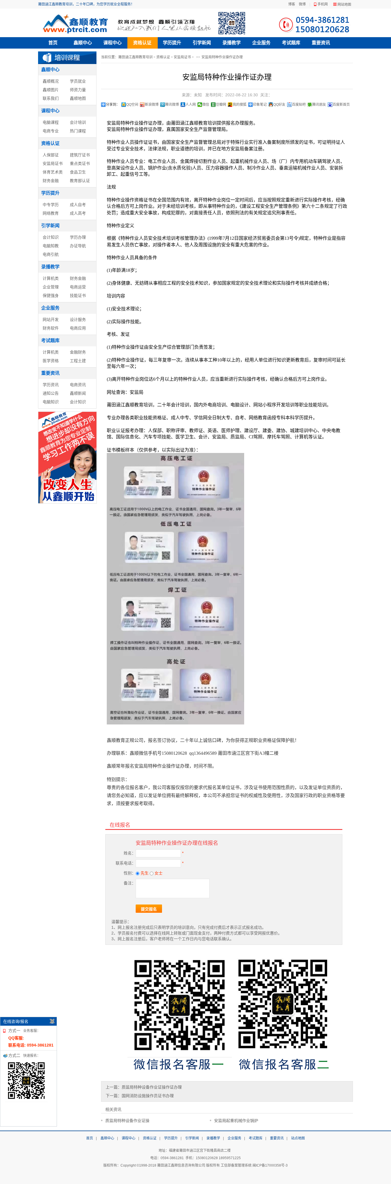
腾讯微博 (172, 105)
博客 (291, 4)
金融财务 (78, 352)
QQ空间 (132, 105)
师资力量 (78, 89)
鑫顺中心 (83, 42)
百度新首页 (341, 105)
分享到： (113, 105)
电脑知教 (51, 245)
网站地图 (344, 5)
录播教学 (231, 42)
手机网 (322, 4)
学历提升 (172, 42)
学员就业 (78, 81)
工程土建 (78, 360)
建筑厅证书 (80, 155)
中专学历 (51, 204)
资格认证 (142, 42)
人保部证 (51, 155)
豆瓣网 (221, 105)
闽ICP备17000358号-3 (270, 1165)
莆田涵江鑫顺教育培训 (135, 57)
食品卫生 (78, 172)
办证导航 (78, 245)
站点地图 (298, 1138)
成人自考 (78, 204)
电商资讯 (78, 384)
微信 (205, 105)
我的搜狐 (239, 105)
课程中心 (112, 42)
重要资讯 (321, 42)
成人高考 (78, 213)
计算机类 (51, 278)
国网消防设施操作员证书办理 (148, 1095)
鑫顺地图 (78, 98)
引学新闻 (202, 42)
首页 (53, 42)
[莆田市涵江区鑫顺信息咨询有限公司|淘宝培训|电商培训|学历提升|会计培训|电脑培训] (145, 23)
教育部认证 (80, 180)
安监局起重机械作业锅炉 (236, 1120)
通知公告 (51, 393)
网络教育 (51, 213)
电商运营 (78, 287)
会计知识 (51, 237)
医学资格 (51, 360)
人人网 (190, 105)
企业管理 (51, 287)
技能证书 (78, 295)
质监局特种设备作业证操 (127, 1120)
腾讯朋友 (319, 105)
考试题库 (291, 42)
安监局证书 (53, 163)
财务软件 (51, 328)
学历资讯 (51, 384)
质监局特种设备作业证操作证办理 (152, 1087)
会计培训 (78, 122)
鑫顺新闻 (78, 393)
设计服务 (78, 319)
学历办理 (78, 237)
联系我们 (51, 98)
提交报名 (149, 909)
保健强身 (51, 295)
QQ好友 (279, 105)
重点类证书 (80, 163)
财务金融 (51, 180)
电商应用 (78, 328)
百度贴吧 (299, 105)
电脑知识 (51, 402)
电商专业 (51, 131)
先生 (144, 873)
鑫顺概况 (51, 81)
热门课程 (78, 131)
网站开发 (51, 319)
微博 (302, 4)
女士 (158, 873)
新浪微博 (152, 105)
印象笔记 (260, 105)
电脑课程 (51, 122)
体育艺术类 (53, 172)
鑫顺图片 (51, 89)
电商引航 (51, 254)
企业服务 (261, 42)
